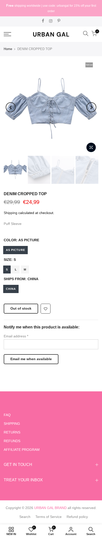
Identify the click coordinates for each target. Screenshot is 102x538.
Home (8, 49)
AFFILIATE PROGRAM (22, 450)
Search (24, 517)
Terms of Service (48, 517)
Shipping (10, 213)
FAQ (7, 415)
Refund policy (77, 517)
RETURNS (12, 432)
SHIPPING (12, 424)
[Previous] (11, 107)
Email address (16, 336)
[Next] (91, 107)
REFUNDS (12, 441)
